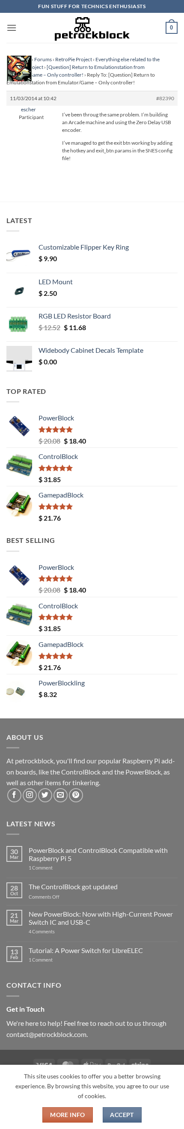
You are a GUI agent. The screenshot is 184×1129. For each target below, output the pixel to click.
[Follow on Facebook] (14, 795)
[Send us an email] (60, 795)
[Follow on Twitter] (45, 795)
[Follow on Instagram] (30, 795)
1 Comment (54, 867)
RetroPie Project (73, 59)
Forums (43, 59)
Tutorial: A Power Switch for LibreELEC (86, 950)
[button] (11, 27)
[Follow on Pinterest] (76, 795)
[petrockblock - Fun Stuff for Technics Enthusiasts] (92, 28)
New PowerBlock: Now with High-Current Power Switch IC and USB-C (101, 918)
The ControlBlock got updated (73, 886)
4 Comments (54, 931)
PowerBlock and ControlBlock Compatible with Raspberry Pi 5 (98, 854)
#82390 (165, 98)
